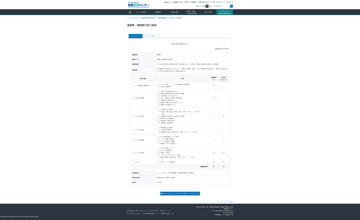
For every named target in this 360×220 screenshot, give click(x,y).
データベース (224, 12)
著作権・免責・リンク (167, 213)
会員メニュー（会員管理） (190, 2)
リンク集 (213, 2)
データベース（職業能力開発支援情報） (144, 17)
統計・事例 (208, 12)
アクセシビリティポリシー (135, 213)
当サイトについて (166, 210)
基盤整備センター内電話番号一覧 (224, 214)
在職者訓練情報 (162, 17)
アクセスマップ (229, 2)
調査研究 (158, 12)
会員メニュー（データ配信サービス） (173, 2)
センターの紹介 (141, 12)
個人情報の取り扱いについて (152, 213)
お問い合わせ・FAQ (203, 2)
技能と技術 (174, 12)
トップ (129, 17)
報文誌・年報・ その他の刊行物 (191, 12)
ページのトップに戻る (226, 201)
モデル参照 (171, 17)
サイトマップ (220, 2)
